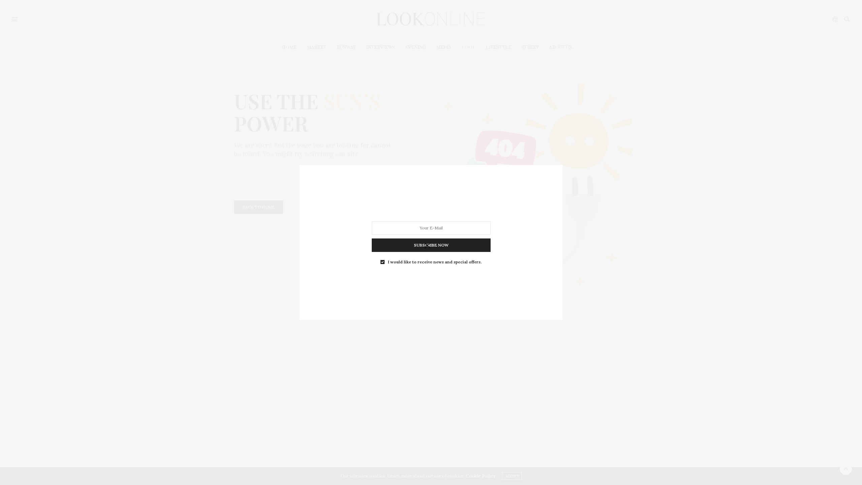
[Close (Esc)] (427, 245)
